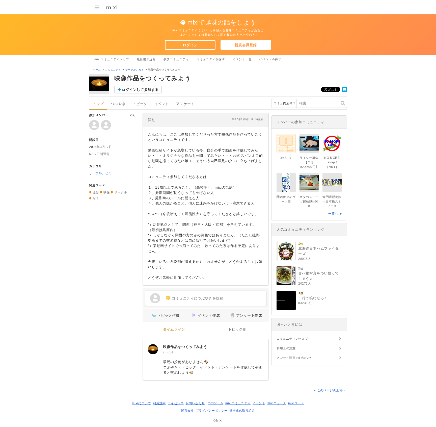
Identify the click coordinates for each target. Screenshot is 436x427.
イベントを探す (270, 59)
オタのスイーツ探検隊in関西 (309, 201)
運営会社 (187, 410)
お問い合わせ (195, 403)
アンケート (185, 104)
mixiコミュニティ (238, 403)
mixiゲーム (215, 403)
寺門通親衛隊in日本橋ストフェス (332, 201)
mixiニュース (276, 403)
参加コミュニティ (176, 59)
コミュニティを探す (210, 59)
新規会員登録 (246, 45)
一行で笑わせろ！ (313, 298)
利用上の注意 (286, 348)
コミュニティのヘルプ (292, 338)
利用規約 (159, 403)
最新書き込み (146, 59)
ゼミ (96, 198)
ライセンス (176, 403)
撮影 (96, 192)
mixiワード (296, 403)
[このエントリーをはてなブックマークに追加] (344, 91)
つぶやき (118, 104)
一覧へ (333, 213)
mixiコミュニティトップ (111, 59)
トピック (139, 104)
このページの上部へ (331, 390)
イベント (161, 104)
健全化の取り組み (242, 410)
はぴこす (286, 158)
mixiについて (141, 403)
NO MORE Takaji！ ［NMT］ (332, 162)
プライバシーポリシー (212, 410)
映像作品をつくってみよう (185, 347)
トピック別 (237, 329)
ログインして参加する (140, 90)
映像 (106, 192)
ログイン (190, 45)
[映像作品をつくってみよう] (153, 349)
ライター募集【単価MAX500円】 (309, 162)
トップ (98, 104)
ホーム (97, 69)
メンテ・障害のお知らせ (294, 358)
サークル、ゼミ (134, 69)
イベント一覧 (242, 59)
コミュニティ (113, 69)
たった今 (168, 352)
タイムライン (174, 329)
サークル (120, 192)
